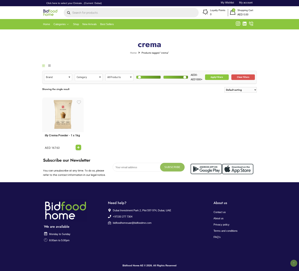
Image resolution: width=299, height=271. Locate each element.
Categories (59, 24)
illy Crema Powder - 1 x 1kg (62, 135)
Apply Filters (217, 77)
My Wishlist (227, 2)
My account (245, 2)
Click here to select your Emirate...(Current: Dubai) (74, 3)
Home (46, 24)
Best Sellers (107, 24)
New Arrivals (89, 24)
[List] (49, 65)
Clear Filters (243, 77)
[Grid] (43, 65)
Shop (76, 24)
